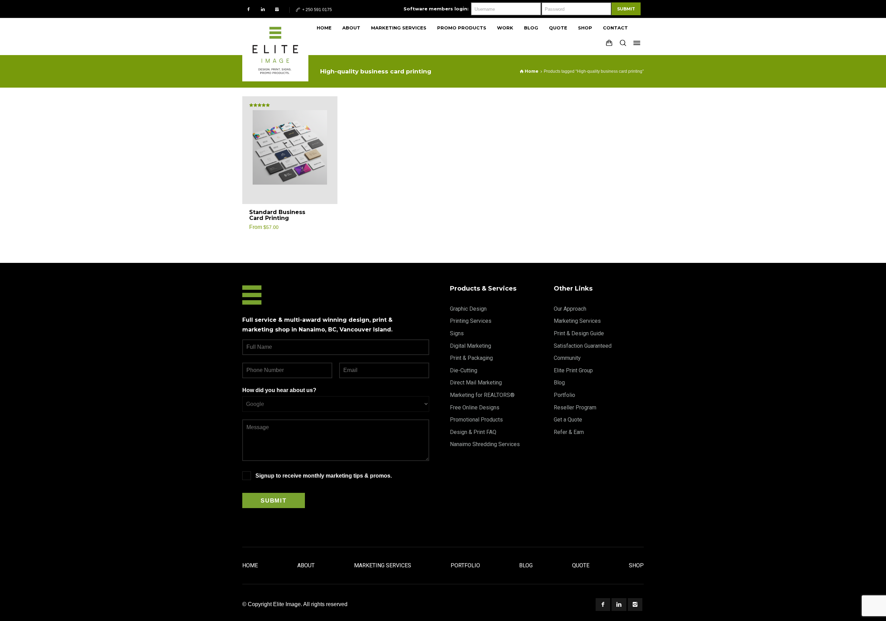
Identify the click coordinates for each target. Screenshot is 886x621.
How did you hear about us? (279, 390)
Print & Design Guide (579, 333)
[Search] (623, 43)
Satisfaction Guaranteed (583, 346)
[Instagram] (277, 9)
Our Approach (570, 308)
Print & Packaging (471, 358)
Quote (580, 565)
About (306, 565)
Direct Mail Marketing (476, 382)
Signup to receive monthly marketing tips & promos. (323, 476)
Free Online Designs (474, 407)
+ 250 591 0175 (316, 9)
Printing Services (470, 321)
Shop (636, 565)
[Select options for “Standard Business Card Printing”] (324, 215)
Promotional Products (476, 419)
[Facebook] (248, 9)
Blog (559, 382)
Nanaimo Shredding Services (485, 444)
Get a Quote (568, 419)
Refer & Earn (569, 432)
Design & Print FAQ (473, 432)
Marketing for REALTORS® (482, 395)
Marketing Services (577, 321)
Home (250, 565)
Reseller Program (575, 407)
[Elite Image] (275, 36)
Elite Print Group (573, 370)
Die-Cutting (463, 370)
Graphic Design (468, 308)
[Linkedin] (262, 9)
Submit (626, 8)
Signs (457, 333)
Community (567, 358)
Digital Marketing (470, 346)
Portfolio (564, 395)
